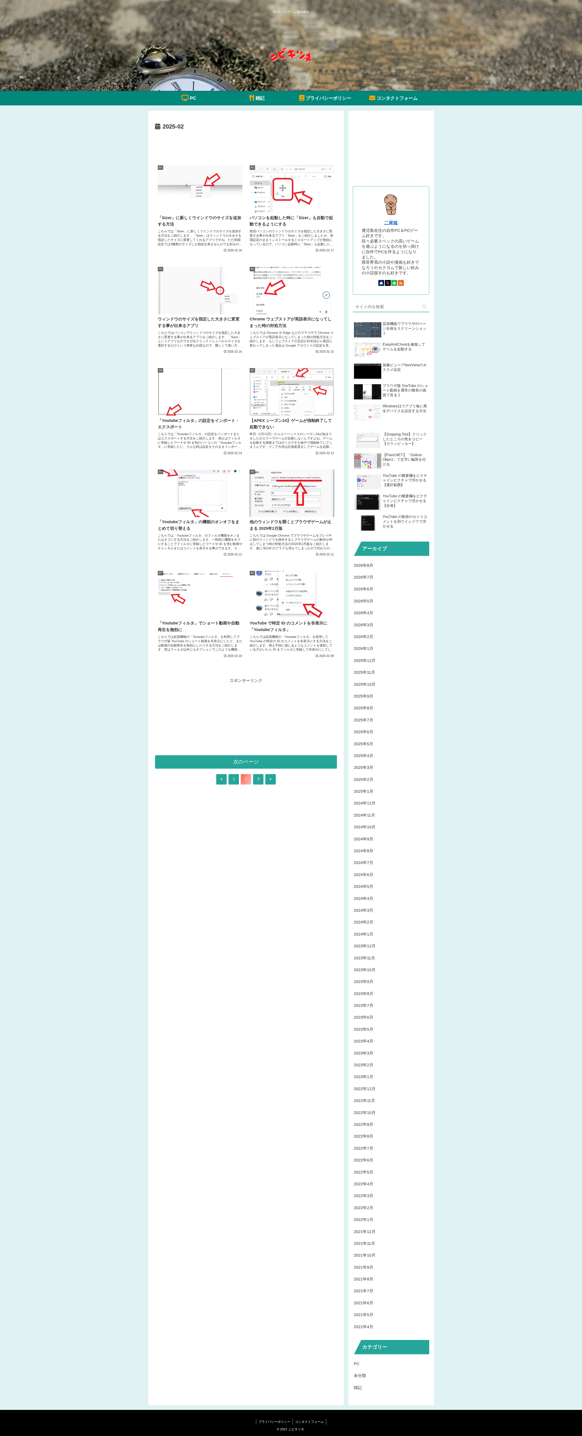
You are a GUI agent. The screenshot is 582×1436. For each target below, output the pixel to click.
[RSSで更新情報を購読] (401, 283)
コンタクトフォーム (309, 1422)
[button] (424, 306)
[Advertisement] (246, 144)
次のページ (246, 762)
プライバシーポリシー (274, 1422)
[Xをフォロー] (388, 283)
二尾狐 (391, 222)
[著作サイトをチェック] (381, 283)
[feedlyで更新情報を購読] (394, 283)
